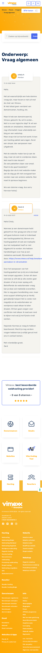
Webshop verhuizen (29, 570)
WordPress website (29, 546)
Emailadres (5, 622)
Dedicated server (7, 573)
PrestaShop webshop (30, 567)
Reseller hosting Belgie (9, 587)
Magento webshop (29, 562)
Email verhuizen (7, 628)
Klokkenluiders (27, 628)
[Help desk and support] (29, 3)
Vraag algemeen (9, 12)
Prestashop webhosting (10, 562)
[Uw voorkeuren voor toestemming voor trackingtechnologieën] (40, 490)
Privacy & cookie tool (9, 642)
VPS (3, 571)
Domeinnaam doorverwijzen (6, 610)
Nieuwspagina (27, 603)
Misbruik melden (28, 631)
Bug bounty (26, 634)
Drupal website (28, 551)
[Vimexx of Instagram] (17, 524)
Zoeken (35, 36)
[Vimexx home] (12, 3)
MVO (24, 614)
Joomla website (28, 548)
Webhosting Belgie (8, 540)
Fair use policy (27, 644)
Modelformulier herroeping (28, 624)
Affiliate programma (29, 612)
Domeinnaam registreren (10, 598)
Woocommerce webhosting (7, 558)
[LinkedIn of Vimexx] (13, 524)
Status (25, 601)
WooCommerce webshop (31, 565)
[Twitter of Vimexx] (8, 524)
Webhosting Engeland (9, 546)
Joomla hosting (7, 554)
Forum (11, 10)
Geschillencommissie (30, 620)
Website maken (28, 537)
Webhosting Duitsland (9, 543)
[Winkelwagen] (38, 3)
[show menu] (3, 3)
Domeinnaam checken (9, 603)
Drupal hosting (6, 565)
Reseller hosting (7, 584)
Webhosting (6, 537)
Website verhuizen (29, 540)
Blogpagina (26, 606)
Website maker (28, 543)
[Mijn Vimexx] (33, 3)
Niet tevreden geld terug (31, 617)
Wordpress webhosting (9, 548)
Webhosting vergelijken (9, 568)
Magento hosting (7, 551)
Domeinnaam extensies (9, 606)
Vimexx (4, 10)
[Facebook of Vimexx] (4, 524)
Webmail (4, 625)
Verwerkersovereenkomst (31, 647)
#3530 (36, 215)
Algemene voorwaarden (31, 650)
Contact (25, 598)
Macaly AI (5, 639)
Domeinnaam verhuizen (9, 601)
